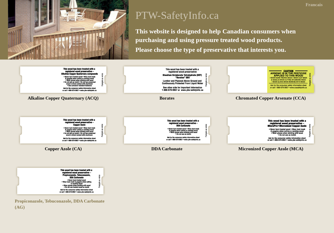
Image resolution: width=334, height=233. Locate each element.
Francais (314, 4)
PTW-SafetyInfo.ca (177, 15)
